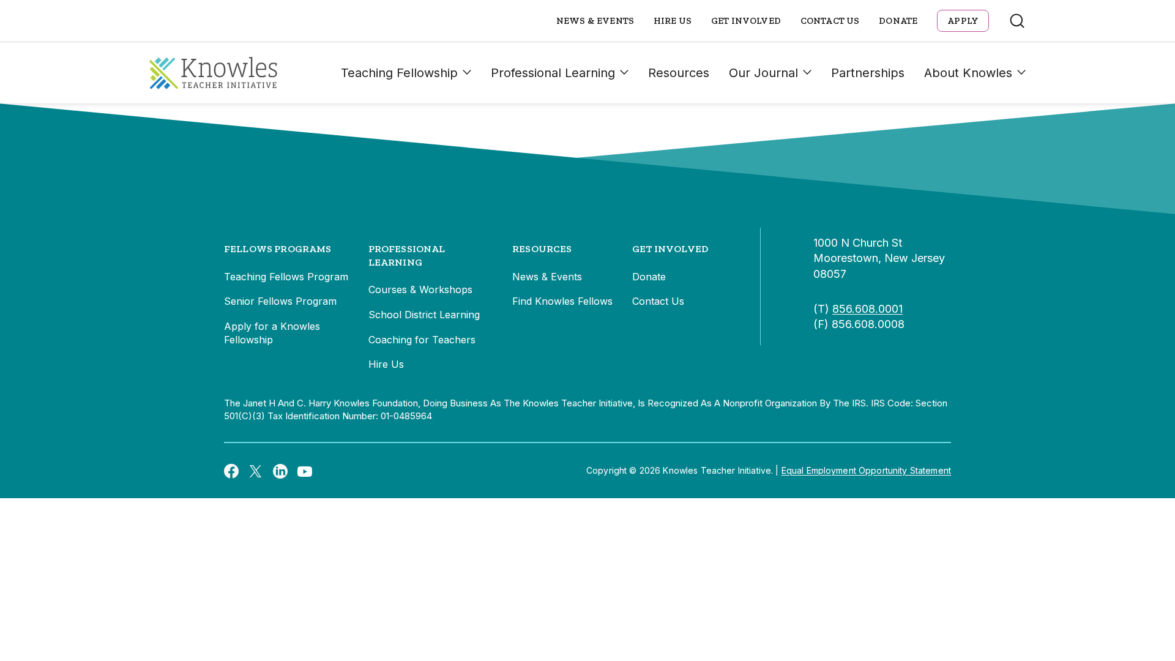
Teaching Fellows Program (286, 277)
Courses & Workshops (420, 289)
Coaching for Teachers (422, 340)
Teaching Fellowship (399, 72)
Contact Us (830, 20)
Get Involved (746, 20)
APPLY (963, 20)
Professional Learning (553, 72)
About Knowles (968, 72)
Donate (898, 20)
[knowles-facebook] (231, 471)
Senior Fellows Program (280, 301)
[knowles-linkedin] (280, 471)
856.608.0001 (867, 308)
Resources (678, 72)
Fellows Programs (278, 249)
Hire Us (673, 20)
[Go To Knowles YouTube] (304, 470)
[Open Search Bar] (1017, 20)
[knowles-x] (255, 471)
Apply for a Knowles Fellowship (272, 333)
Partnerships (868, 72)
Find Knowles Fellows (562, 301)
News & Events (595, 20)
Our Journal (763, 72)
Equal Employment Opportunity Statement (866, 470)
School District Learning (424, 314)
